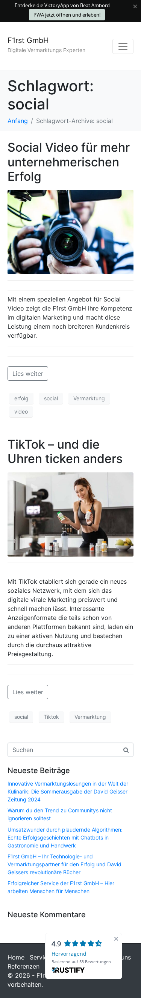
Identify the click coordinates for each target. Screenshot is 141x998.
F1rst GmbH (28, 40)
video (21, 411)
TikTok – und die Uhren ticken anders (65, 451)
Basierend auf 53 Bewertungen (81, 962)
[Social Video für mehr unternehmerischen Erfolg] (70, 231)
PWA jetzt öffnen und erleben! (66, 14)
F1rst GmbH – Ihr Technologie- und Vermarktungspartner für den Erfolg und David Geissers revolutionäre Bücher (64, 864)
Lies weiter (27, 373)
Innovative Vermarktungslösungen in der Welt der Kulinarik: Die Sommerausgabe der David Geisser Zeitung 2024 (68, 791)
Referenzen (23, 966)
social (51, 398)
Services (42, 957)
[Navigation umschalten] (122, 46)
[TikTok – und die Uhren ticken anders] (70, 514)
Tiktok (51, 717)
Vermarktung (89, 398)
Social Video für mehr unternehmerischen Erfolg (69, 162)
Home (16, 957)
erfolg (21, 398)
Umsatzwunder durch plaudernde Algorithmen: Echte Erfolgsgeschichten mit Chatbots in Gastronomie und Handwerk (65, 837)
